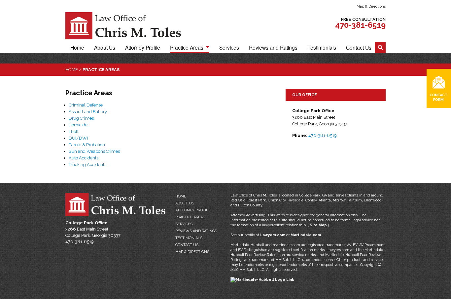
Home (77, 47)
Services (229, 47)
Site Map (318, 225)
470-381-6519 (360, 25)
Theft (74, 131)
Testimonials (321, 47)
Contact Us (358, 47)
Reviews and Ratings (273, 47)
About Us (104, 47)
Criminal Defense (86, 105)
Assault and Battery (88, 111)
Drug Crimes (81, 118)
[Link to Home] (123, 25)
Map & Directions (371, 6)
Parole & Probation (87, 144)
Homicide (78, 124)
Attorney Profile (142, 47)
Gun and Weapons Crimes (94, 151)
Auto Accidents (83, 157)
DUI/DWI (78, 138)
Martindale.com (306, 235)
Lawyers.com (272, 235)
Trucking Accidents (87, 164)
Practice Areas (186, 47)
